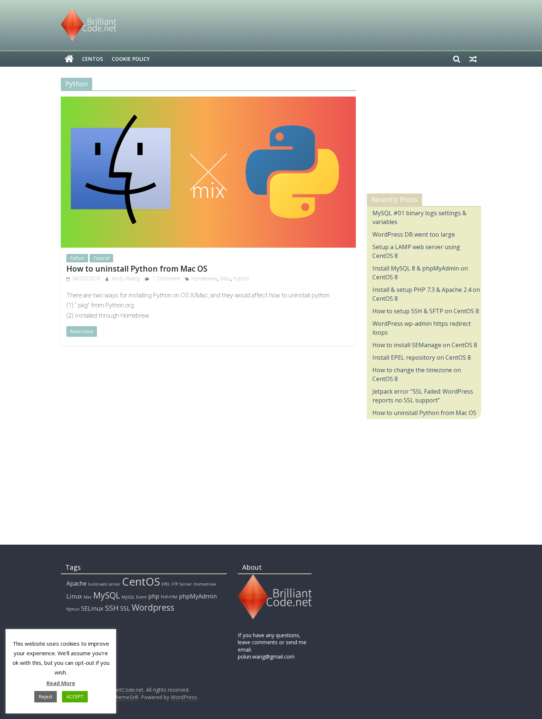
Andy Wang (126, 278)
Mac (225, 278)
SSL (125, 608)
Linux (74, 596)
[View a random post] (473, 59)
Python (77, 258)
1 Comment (165, 278)
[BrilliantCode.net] (69, 59)
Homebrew (204, 278)
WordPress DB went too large (413, 234)
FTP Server (182, 584)
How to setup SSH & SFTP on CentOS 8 (425, 311)
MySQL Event (134, 597)
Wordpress (153, 607)
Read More (60, 683)
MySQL (106, 595)
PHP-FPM (169, 597)
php (153, 596)
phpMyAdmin (198, 596)
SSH (112, 608)
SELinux (92, 608)
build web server (104, 584)
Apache (76, 583)
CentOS (92, 58)
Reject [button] (45, 696)
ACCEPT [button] (74, 696)
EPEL (165, 584)
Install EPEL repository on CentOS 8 (421, 357)
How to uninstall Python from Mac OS (136, 268)
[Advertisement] (422, 132)
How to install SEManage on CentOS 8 (424, 345)
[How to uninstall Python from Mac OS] (208, 101)
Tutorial (101, 258)
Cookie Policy (131, 58)
